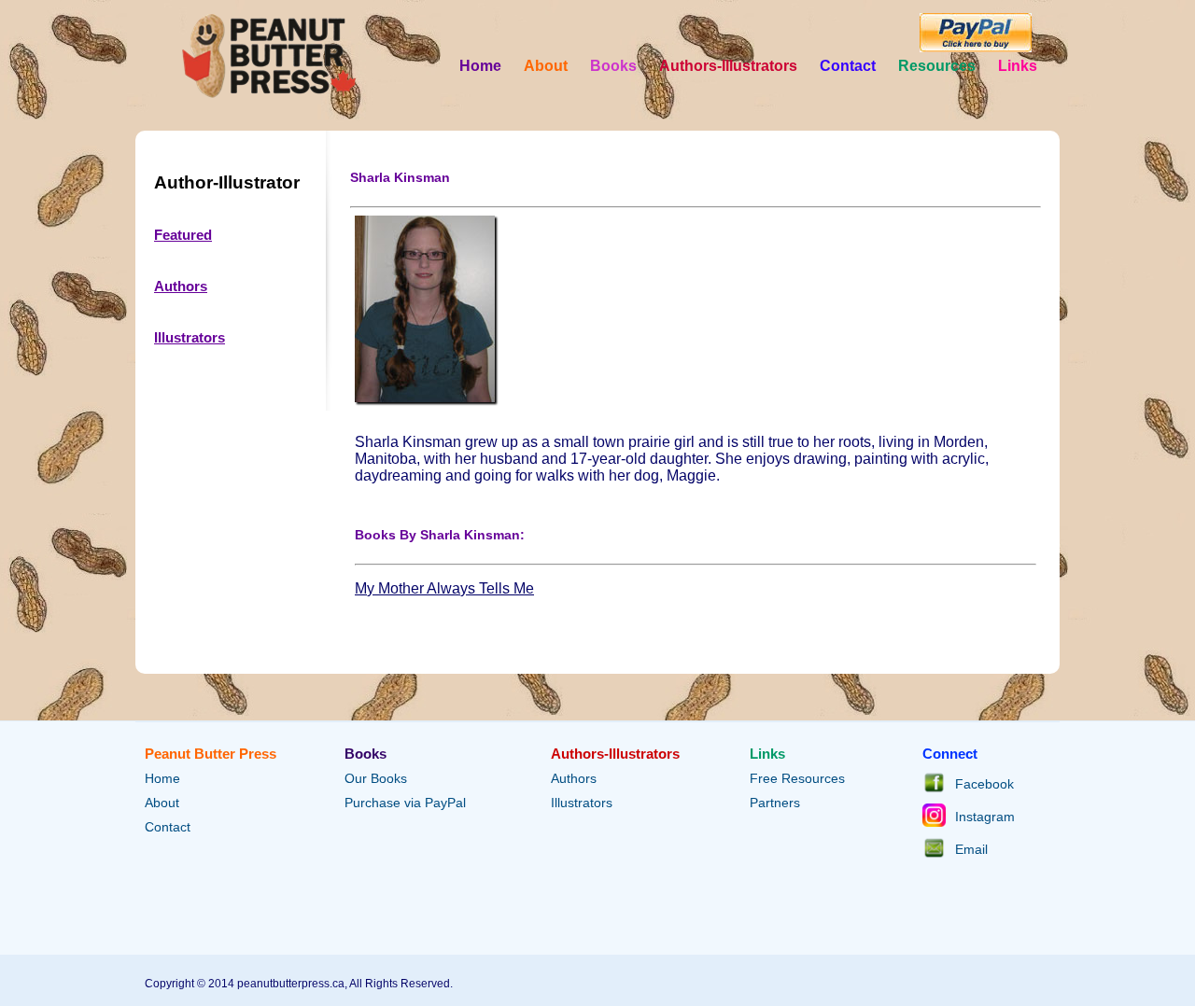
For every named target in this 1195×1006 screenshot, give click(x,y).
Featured (183, 235)
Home (480, 66)
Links (1017, 66)
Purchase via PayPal (405, 802)
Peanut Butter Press (210, 753)
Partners (775, 802)
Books (613, 66)
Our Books (375, 778)
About (546, 66)
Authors (180, 286)
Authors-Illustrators (728, 66)
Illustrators (189, 337)
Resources (937, 66)
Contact (848, 66)
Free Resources (797, 778)
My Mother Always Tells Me (444, 588)
